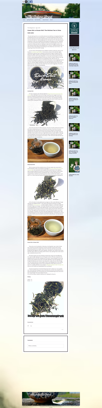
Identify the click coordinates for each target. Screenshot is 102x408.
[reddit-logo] (23, 2)
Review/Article (30, 322)
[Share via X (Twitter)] (31, 325)
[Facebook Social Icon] (31, 2)
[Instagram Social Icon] (29, 2)
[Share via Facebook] (28, 325)
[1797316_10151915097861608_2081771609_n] (26, 2)
